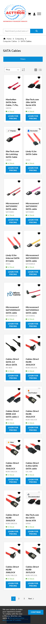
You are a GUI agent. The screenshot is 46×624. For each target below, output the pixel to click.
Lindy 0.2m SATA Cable (31, 153)
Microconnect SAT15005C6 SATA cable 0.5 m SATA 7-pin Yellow (33, 261)
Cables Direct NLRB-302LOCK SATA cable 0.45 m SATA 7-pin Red (32, 418)
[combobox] (16, 31)
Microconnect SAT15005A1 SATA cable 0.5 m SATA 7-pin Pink (33, 313)
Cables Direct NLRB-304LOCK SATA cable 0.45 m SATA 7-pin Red (12, 470)
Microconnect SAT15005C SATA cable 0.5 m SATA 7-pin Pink (13, 209)
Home (9, 39)
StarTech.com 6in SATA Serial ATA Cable (32, 519)
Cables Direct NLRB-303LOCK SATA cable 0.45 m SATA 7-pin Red (32, 366)
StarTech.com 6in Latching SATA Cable (12, 154)
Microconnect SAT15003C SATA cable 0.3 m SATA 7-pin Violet (33, 209)
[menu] (39, 14)
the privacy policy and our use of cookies (13, 619)
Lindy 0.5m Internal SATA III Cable (12, 258)
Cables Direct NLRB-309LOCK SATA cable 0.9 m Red (12, 521)
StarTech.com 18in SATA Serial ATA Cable (32, 103)
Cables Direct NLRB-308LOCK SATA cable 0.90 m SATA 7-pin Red (12, 573)
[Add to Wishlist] (19, 78)
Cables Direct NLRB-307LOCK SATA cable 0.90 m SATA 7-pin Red (32, 573)
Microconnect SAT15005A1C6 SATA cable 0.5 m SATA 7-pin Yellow (14, 313)
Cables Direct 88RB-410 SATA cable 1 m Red (12, 415)
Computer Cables (10, 41)
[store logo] (15, 14)
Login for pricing (13, 117)
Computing (19, 39)
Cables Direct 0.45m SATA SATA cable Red (32, 467)
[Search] (36, 31)
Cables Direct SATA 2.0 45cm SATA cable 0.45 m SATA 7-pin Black (12, 366)
